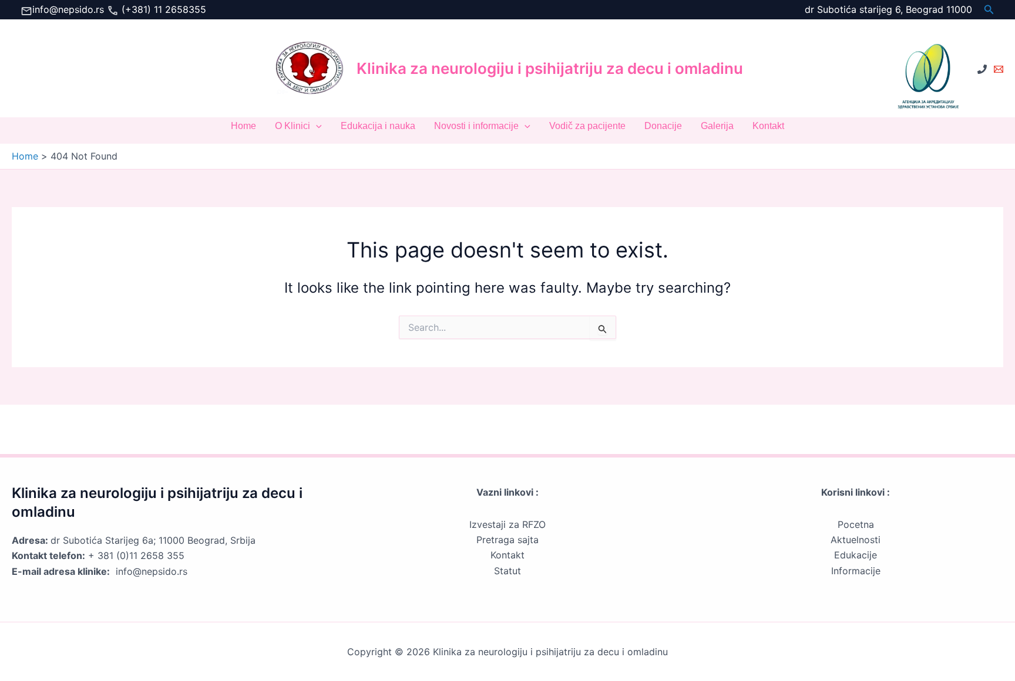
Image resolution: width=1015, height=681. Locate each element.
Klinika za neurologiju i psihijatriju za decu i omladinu (550, 68)
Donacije (663, 126)
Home (243, 126)
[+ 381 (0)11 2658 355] (982, 69)
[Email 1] (998, 69)
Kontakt (768, 126)
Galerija (717, 126)
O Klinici (292, 126)
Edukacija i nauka (378, 126)
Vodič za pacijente (587, 126)
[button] (989, 9)
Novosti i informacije (476, 126)
